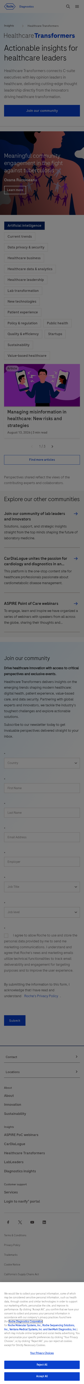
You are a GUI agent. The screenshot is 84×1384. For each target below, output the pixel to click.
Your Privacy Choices (42, 1353)
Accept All (42, 1376)
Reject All (42, 1365)
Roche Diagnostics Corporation (26, 1321)
